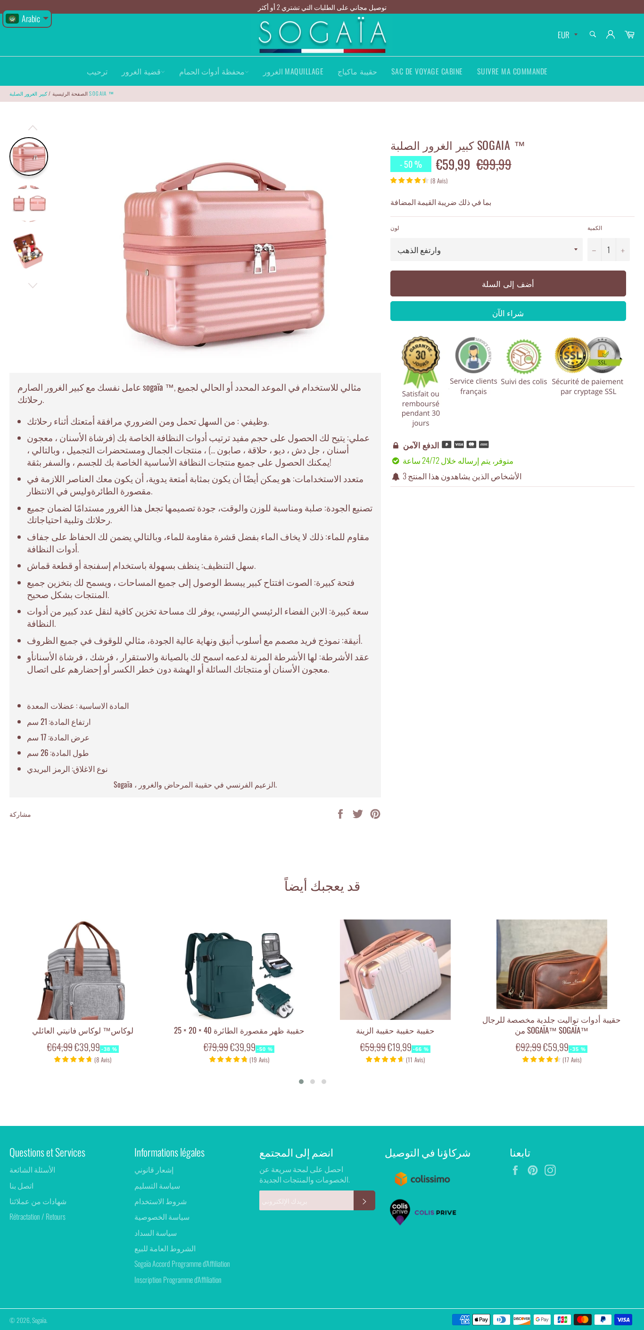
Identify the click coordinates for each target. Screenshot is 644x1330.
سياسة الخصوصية (162, 1216)
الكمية (594, 227)
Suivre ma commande (512, 71)
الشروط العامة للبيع (165, 1248)
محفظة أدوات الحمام (212, 71)
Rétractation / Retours (37, 1216)
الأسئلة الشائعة (32, 1169)
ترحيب (97, 71)
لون (394, 227)
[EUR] (567, 35)
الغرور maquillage (293, 71)
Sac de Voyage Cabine (427, 71)
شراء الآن (508, 313)
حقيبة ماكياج (357, 71)
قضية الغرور (141, 71)
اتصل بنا (21, 1185)
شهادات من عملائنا (37, 1201)
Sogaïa (39, 1320)
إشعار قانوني (153, 1169)
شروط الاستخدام (160, 1201)
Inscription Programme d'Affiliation (178, 1279)
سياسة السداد (155, 1232)
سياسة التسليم (157, 1185)
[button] (301, 1081)
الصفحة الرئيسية (70, 93)
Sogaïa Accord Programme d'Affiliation (182, 1263)
